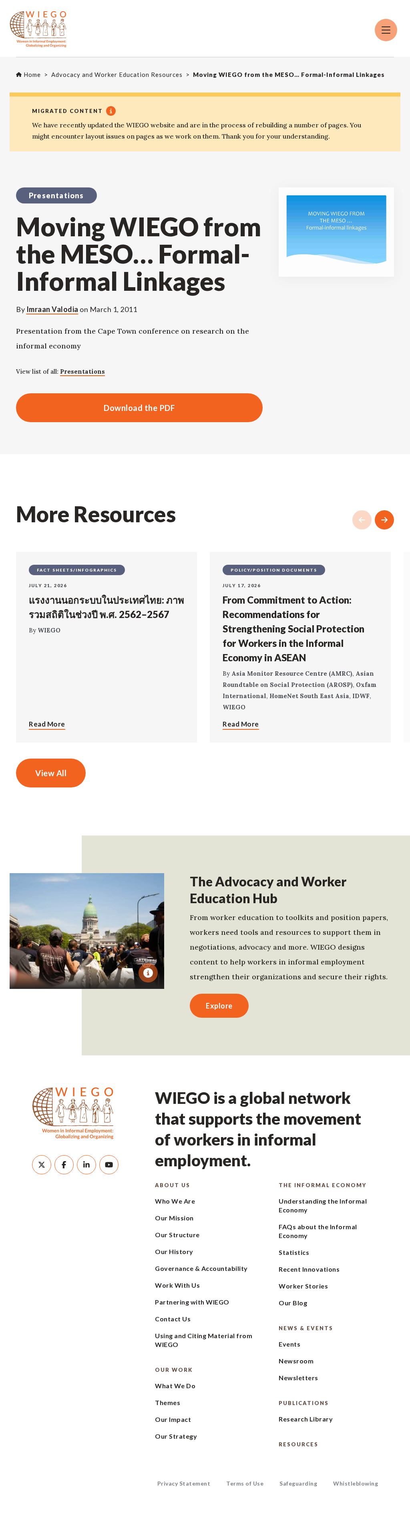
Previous (362, 519)
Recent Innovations (309, 1269)
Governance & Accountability (201, 1268)
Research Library (306, 1419)
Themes (167, 1402)
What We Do (175, 1385)
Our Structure (177, 1234)
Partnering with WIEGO (192, 1302)
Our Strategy (176, 1436)
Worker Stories (303, 1286)
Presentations (82, 371)
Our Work (174, 1370)
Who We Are (175, 1201)
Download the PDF (95, 408)
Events (289, 1344)
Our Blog (293, 1303)
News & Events (306, 1328)
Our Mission (174, 1218)
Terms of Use (244, 1483)
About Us (172, 1185)
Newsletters (298, 1377)
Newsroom (296, 1361)
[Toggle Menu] (386, 30)
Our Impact (173, 1419)
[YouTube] (109, 1164)
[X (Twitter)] (41, 1164)
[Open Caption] (148, 972)
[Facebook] (64, 1164)
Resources (298, 1444)
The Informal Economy (322, 1185)
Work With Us (177, 1285)
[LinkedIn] (86, 1164)
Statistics (294, 1252)
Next (384, 519)
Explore (219, 1005)
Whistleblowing (355, 1483)
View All (50, 773)
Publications (304, 1403)
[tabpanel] (87, 931)
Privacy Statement (184, 1483)
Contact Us (173, 1319)
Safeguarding (298, 1483)
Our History (174, 1251)
